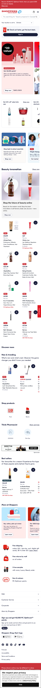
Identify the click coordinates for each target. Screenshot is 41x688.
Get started (34, 159)
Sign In (20, 34)
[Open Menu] (37, 12)
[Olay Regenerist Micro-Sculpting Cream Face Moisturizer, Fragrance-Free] (23, 111)
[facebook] (3, 644)
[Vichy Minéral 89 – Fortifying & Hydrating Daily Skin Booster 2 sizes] (9, 111)
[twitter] (19, 644)
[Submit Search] (36, 17)
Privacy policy (6, 659)
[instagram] (7, 644)
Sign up (4, 628)
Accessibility (5, 653)
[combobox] (20, 17)
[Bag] (34, 12)
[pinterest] (11, 644)
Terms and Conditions (8, 656)
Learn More (33, 550)
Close (20, 685)
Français (4, 650)
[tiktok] (15, 644)
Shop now (5, 6)
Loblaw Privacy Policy (29, 681)
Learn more (17, 90)
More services (34, 425)
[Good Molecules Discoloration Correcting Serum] (23, 121)
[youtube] (23, 644)
